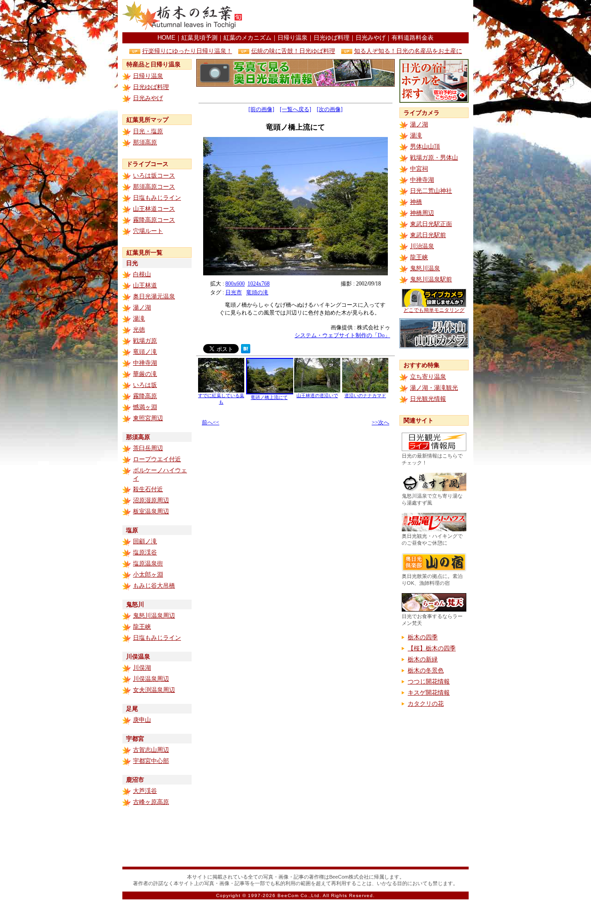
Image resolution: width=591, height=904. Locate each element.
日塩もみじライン (157, 197)
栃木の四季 (423, 637)
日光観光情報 (428, 398)
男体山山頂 (425, 146)
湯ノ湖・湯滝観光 (434, 387)
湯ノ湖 (142, 307)
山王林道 (145, 285)
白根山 (142, 274)
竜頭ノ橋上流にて (269, 397)
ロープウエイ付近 (157, 459)
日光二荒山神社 (431, 190)
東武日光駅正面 (431, 223)
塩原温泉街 (148, 563)
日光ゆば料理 (332, 37)
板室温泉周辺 (151, 511)
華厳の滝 (145, 373)
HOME (166, 37)
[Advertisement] (361, 16)
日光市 (233, 292)
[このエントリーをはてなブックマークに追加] (245, 351)
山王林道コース (154, 208)
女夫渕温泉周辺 (154, 689)
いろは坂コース (154, 175)
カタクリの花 (426, 703)
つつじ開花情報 (429, 681)
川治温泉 (422, 246)
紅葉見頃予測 (199, 37)
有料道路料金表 (413, 37)
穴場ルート (148, 230)
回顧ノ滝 (145, 541)
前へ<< (210, 422)
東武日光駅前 (428, 235)
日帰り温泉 (292, 37)
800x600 (235, 283)
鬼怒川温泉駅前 (431, 279)
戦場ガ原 (145, 340)
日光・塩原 (148, 131)
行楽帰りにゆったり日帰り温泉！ (187, 51)
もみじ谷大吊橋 (154, 585)
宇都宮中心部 (151, 760)
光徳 (139, 329)
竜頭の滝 (257, 292)
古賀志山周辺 (151, 749)
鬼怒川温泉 (425, 268)
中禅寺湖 (145, 362)
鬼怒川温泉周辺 (154, 615)
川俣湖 (142, 667)
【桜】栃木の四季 (432, 648)
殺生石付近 (148, 489)
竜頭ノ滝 (145, 351)
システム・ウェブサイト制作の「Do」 (342, 335)
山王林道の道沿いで (317, 395)
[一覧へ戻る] (295, 109)
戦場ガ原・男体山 (434, 157)
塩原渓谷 (145, 552)
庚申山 (142, 719)
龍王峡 (142, 626)
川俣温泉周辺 (151, 678)
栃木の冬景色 (426, 670)
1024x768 (258, 283)
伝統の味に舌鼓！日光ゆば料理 (293, 51)
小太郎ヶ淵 (148, 574)
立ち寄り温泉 (428, 376)
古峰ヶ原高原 (151, 801)
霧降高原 (145, 396)
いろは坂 (145, 384)
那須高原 (145, 142)
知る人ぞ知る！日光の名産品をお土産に (408, 51)
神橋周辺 (422, 212)
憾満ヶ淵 (145, 407)
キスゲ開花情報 (429, 692)
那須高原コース (154, 186)
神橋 (416, 201)
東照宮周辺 (148, 418)
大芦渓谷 (145, 790)
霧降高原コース (154, 219)
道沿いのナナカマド (365, 395)
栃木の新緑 (423, 659)
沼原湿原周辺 (151, 500)
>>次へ (380, 422)
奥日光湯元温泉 (154, 296)
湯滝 (139, 318)
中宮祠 (419, 168)
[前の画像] (261, 109)
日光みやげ (371, 37)
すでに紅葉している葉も (221, 398)
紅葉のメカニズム (247, 37)
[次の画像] (330, 109)
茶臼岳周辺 (148, 448)
